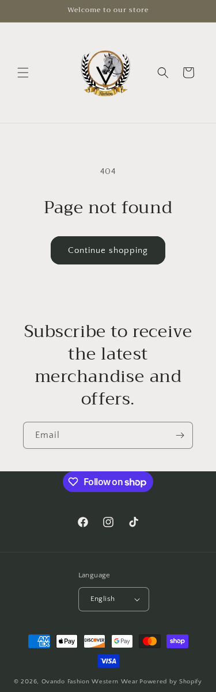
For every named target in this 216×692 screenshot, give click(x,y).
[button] (23, 72)
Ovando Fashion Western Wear (89, 681)
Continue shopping (108, 250)
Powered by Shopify (170, 681)
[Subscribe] (179, 435)
